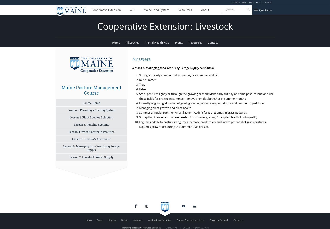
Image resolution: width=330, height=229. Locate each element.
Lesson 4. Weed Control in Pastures (91, 132)
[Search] (248, 10)
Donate (124, 220)
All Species (132, 43)
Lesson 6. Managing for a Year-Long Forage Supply (91, 148)
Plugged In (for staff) (219, 220)
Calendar (236, 2)
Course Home (91, 103)
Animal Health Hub (157, 43)
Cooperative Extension (106, 10)
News (251, 2)
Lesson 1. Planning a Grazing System (91, 110)
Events (179, 43)
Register (112, 220)
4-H (132, 10)
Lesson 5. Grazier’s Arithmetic (91, 139)
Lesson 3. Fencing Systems (91, 124)
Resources (185, 10)
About (205, 10)
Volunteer (137, 220)
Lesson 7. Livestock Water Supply (91, 157)
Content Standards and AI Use (191, 220)
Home (116, 43)
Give (244, 2)
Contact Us (238, 220)
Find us (259, 2)
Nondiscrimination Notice (160, 220)
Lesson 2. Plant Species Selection (91, 117)
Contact (268, 2)
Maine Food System (156, 10)
